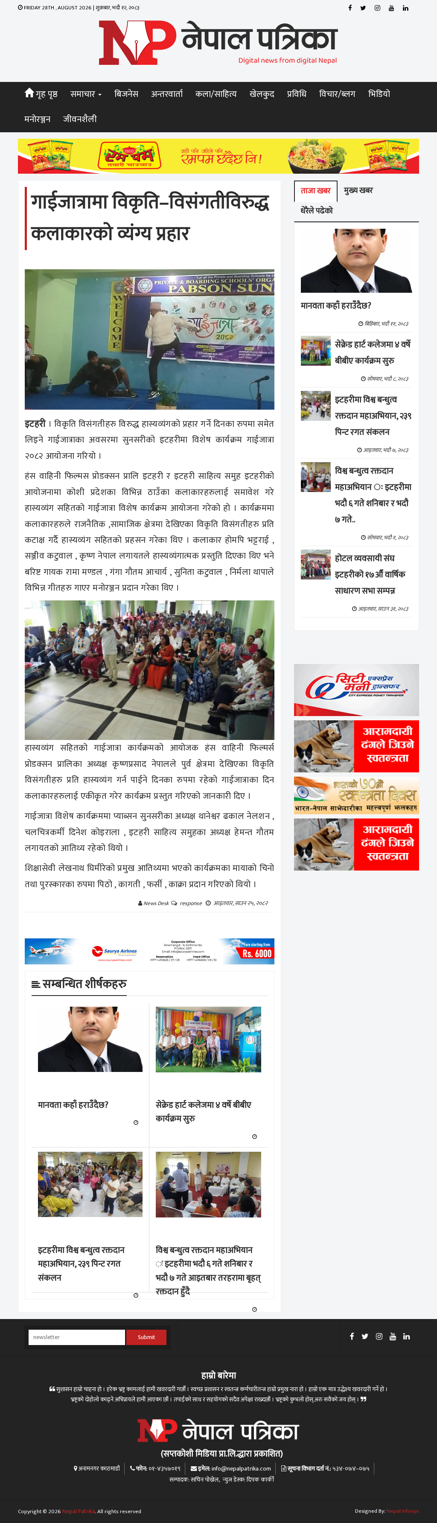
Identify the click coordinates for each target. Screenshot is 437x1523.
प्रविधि (296, 94)
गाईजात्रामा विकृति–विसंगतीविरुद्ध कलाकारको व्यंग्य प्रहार (150, 218)
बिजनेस (126, 94)
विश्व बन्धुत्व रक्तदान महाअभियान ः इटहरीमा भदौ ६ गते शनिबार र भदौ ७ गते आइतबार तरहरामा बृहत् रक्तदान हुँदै (208, 1271)
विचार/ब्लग (337, 94)
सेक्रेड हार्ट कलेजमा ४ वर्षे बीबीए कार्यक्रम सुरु (203, 1112)
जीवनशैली (80, 119)
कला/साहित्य (216, 94)
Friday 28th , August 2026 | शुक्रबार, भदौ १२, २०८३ (81, 7)
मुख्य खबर (358, 190)
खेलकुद (262, 94)
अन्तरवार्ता (167, 94)
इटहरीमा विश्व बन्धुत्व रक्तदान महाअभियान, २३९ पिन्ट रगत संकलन (81, 1264)
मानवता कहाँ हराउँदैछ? (73, 1105)
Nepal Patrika (78, 1511)
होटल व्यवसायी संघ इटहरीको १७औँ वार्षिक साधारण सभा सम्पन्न (370, 574)
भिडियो (379, 94)
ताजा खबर (316, 191)
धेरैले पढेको (316, 211)
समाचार (83, 94)
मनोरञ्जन (37, 119)
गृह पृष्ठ (46, 94)
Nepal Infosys (403, 1511)
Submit (146, 1337)
